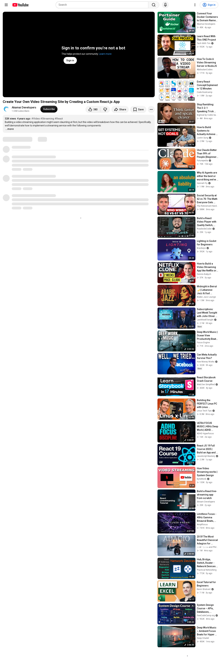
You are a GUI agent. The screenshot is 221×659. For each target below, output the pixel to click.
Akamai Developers (24, 107)
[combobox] (103, 5)
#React (59, 118)
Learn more (105, 53)
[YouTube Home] (20, 5)
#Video (35, 118)
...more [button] (9, 129)
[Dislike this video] (105, 109)
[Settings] (195, 5)
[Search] (153, 4)
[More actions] (151, 109)
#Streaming (47, 118)
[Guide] (6, 5)
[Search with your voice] (165, 4)
